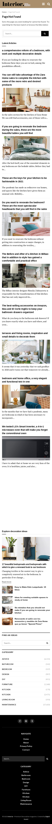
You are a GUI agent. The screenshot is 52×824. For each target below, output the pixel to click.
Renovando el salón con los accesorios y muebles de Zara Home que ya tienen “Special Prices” (31, 621)
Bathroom (7, 664)
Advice (5, 659)
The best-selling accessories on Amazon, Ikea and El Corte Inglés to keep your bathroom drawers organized (24, 309)
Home (4, 12)
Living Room (9, 558)
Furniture (7, 684)
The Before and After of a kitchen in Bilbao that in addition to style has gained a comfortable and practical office (25, 257)
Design (5, 674)
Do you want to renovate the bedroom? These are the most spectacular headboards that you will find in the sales (24, 205)
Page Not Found (14, 12)
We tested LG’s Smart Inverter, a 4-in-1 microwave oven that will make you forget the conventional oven (25, 430)
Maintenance (9, 704)
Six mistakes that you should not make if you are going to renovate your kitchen (32, 610)
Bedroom (7, 669)
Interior (10, 816)
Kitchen (6, 689)
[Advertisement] (26, 499)
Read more (6, 582)
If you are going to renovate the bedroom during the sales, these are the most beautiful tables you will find (24, 129)
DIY (3, 679)
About (26, 742)
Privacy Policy (26, 746)
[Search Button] (45, 33)
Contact (26, 750)
